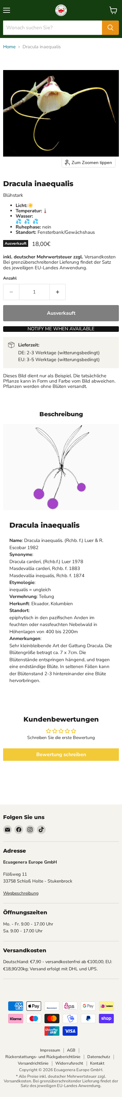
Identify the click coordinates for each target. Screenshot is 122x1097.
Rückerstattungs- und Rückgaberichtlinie (42, 1057)
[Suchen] (110, 28)
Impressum (50, 1050)
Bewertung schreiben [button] (61, 754)
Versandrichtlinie (33, 1063)
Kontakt (97, 1063)
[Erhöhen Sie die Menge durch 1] (58, 292)
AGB (71, 1050)
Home (9, 46)
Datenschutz (98, 1057)
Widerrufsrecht (69, 1063)
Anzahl (10, 278)
